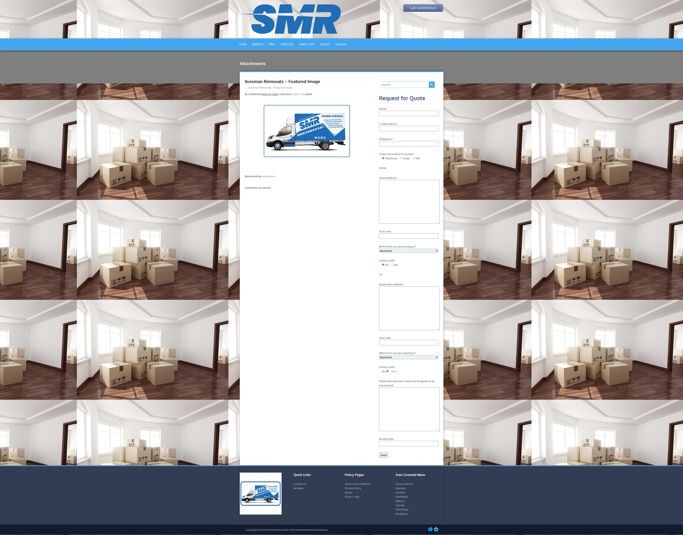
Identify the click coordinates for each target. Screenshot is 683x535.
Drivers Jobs (352, 496)
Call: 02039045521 (423, 8)
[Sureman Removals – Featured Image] (307, 162)
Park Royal (402, 509)
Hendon (400, 492)
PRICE (272, 44)
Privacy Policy (353, 488)
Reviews (298, 488)
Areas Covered (404, 484)
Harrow (400, 505)
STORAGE (341, 44)
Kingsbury (402, 513)
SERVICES (257, 44)
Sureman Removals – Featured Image (268, 87)
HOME (243, 44)
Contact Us (300, 484)
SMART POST (306, 44)
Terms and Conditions (358, 484)
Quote (348, 492)
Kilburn (400, 501)
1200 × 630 (298, 94)
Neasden (401, 488)
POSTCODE (287, 44)
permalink (268, 176)
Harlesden (402, 496)
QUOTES (325, 44)
